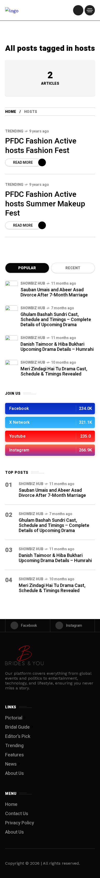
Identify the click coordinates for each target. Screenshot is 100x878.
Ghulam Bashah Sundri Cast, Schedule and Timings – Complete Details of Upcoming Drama (56, 319)
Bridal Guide (17, 727)
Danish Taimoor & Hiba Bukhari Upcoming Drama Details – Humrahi (57, 347)
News (11, 764)
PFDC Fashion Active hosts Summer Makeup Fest (45, 204)
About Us (14, 773)
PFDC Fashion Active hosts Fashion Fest (40, 146)
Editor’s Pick (17, 736)
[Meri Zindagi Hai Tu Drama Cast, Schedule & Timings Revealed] (11, 366)
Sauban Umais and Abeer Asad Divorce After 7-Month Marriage (54, 292)
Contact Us (16, 813)
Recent (72, 268)
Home (10, 111)
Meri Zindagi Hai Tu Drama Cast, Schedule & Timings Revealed (54, 371)
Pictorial (13, 718)
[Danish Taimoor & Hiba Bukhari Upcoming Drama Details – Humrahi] (11, 341)
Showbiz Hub (33, 283)
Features (14, 754)
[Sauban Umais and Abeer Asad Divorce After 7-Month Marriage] (11, 287)
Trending (14, 131)
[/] (78, 10)
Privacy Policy (19, 822)
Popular (27, 268)
